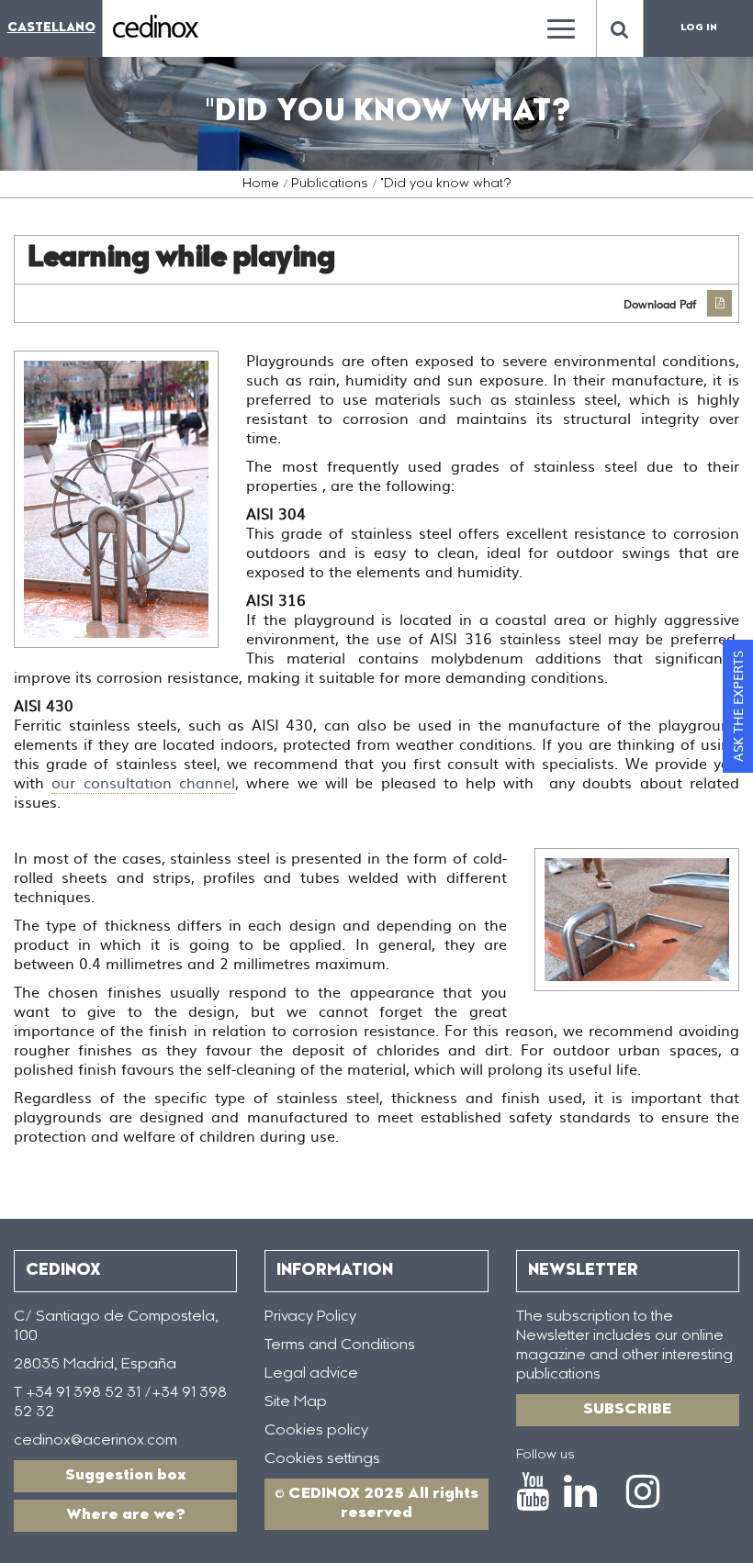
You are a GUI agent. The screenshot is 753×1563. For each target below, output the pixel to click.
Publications (329, 184)
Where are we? (125, 1515)
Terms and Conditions (339, 1345)
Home (260, 184)
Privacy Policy (310, 1317)
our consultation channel (143, 782)
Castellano (51, 28)
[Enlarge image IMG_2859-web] (116, 499)
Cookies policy (316, 1430)
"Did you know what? (445, 184)
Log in (698, 28)
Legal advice (311, 1374)
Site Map (295, 1402)
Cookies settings (322, 1459)
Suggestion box (125, 1475)
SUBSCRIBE (627, 1409)
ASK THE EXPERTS (737, 706)
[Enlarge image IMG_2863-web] (636, 919)
